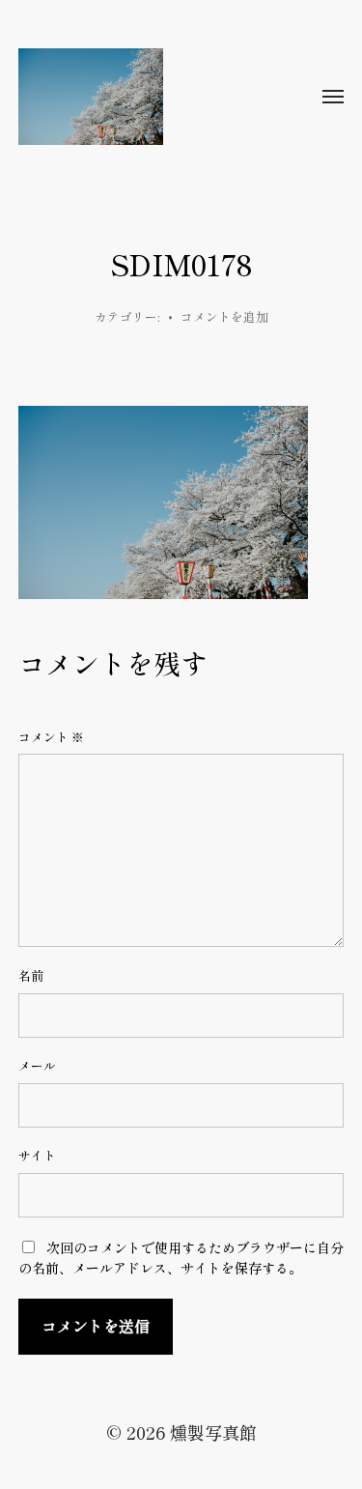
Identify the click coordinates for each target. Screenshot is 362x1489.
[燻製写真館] (142, 96)
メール (37, 1065)
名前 (30, 976)
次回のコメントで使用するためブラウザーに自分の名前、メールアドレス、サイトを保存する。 (181, 1257)
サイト (37, 1155)
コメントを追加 (224, 316)
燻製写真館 (213, 1432)
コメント (51, 737)
